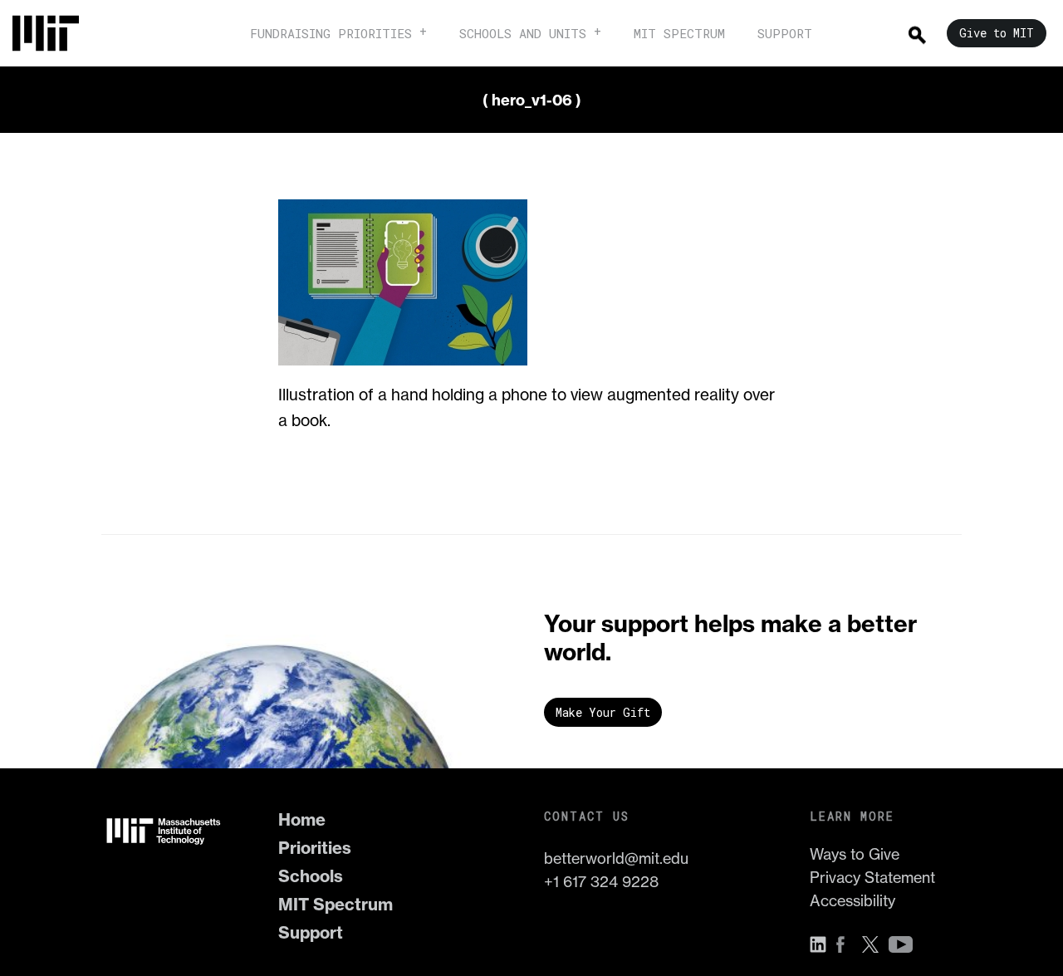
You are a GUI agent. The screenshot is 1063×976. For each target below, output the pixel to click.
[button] (822, 944)
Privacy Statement (872, 877)
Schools (310, 876)
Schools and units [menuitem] (522, 33)
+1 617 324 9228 (601, 881)
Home (302, 819)
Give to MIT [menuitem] (996, 33)
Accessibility (852, 900)
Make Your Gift (603, 712)
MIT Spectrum (335, 904)
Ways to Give (854, 854)
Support (310, 932)
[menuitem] (54, 33)
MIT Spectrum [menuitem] (679, 33)
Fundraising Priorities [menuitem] (331, 33)
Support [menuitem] (784, 33)
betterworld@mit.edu (616, 858)
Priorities (314, 847)
